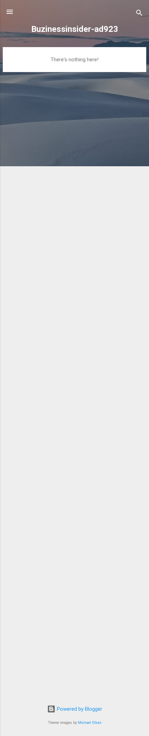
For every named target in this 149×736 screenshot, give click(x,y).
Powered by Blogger (78, 709)
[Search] (139, 14)
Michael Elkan (90, 722)
